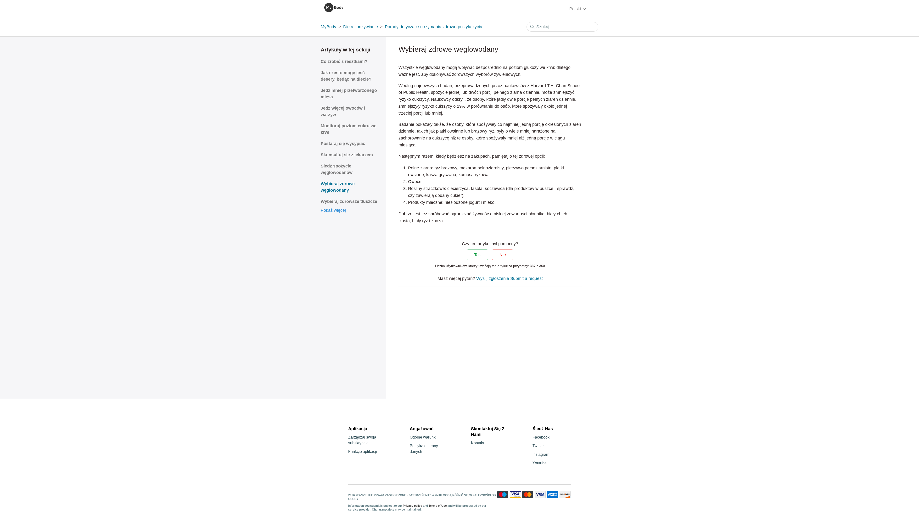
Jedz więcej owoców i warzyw (343, 111)
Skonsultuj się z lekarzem (347, 154)
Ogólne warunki (423, 437)
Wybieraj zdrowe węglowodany (338, 187)
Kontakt (477, 443)
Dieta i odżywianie (360, 26)
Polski (575, 8)
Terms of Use (438, 505)
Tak (477, 254)
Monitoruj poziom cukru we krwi (348, 129)
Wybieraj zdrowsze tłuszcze (349, 201)
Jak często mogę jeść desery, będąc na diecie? (346, 76)
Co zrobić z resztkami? (344, 61)
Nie (502, 254)
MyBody (328, 26)
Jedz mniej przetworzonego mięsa (349, 93)
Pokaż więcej (333, 210)
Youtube (539, 463)
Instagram (540, 454)
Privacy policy (413, 505)
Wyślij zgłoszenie (492, 278)
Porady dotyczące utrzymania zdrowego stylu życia (433, 26)
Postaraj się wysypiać (343, 143)
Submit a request (526, 278)
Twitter (538, 446)
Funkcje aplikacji (362, 452)
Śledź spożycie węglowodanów (337, 169)
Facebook (540, 437)
